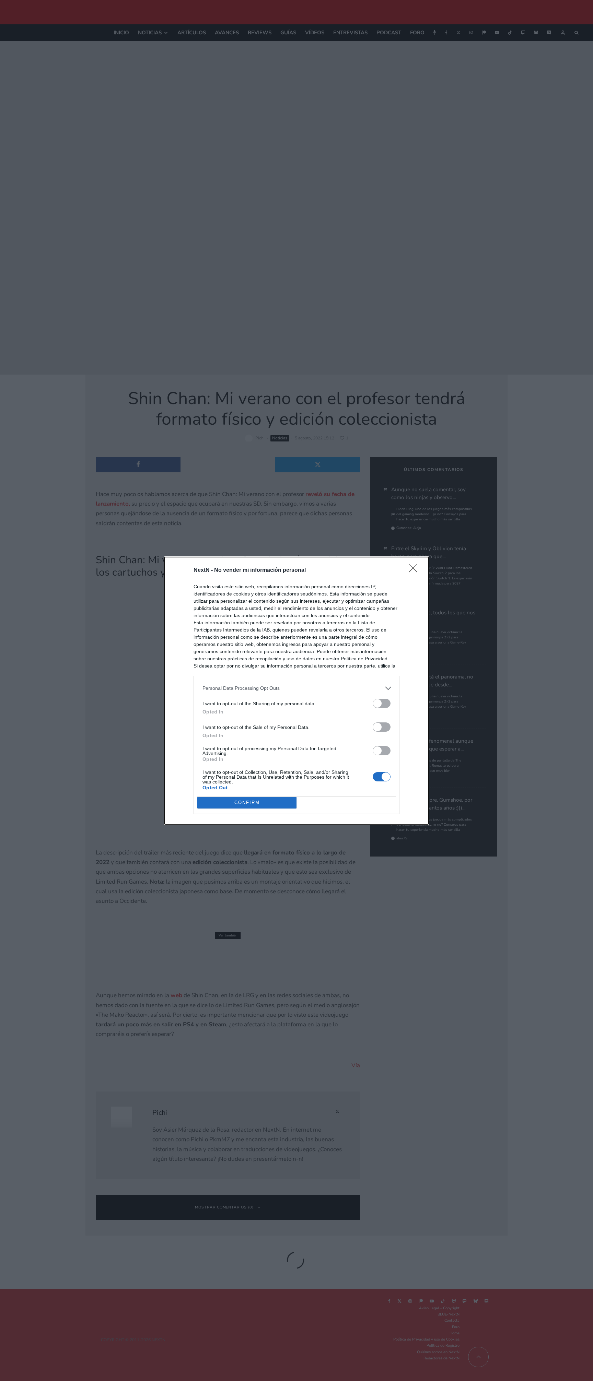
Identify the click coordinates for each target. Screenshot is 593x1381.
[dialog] (296, 690)
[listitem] (296, 688)
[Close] (415, 570)
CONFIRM (247, 802)
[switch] (382, 703)
